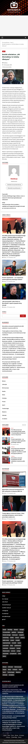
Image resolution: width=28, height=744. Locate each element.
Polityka (4, 398)
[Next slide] (25, 425)
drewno (16, 629)
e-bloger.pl (5, 610)
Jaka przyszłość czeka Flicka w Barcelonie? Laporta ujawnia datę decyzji (12, 303)
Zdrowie (4, 415)
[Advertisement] (14, 25)
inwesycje (14, 635)
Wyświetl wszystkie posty (14, 188)
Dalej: (13, 205)
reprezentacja (6, 643)
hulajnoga (20, 632)
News (3, 394)
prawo (12, 640)
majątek (21, 635)
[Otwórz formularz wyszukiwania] (25, 37)
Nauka (4, 391)
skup (11, 645)
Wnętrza (4, 412)
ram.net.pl (5, 601)
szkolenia (5, 648)
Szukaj (4, 311)
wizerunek (5, 653)
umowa (13, 651)
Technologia (5, 408)
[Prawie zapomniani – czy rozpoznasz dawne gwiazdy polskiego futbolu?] (14, 268)
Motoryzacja (5, 388)
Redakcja (5, 62)
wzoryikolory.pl (6, 616)
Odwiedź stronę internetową (14, 184)
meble (11, 637)
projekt (18, 640)
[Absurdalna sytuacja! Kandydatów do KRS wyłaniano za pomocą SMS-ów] (14, 479)
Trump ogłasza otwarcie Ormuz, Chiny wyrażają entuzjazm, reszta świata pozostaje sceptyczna (14, 332)
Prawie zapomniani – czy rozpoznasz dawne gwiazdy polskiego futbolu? (6, 432)
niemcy (22, 637)
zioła (19, 653)
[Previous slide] (23, 425)
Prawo (4, 401)
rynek (19, 643)
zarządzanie (13, 653)
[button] (2, 37)
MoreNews (12, 742)
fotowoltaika (6, 632)
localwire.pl (5, 613)
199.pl (3, 596)
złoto (4, 656)
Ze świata (4, 418)
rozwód (14, 643)
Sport (4, 51)
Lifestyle (4, 384)
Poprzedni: (13, 196)
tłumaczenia (6, 651)
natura (17, 637)
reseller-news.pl (6, 607)
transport (12, 648)
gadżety (14, 632)
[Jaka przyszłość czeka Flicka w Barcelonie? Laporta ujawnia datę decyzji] (14, 291)
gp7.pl (3, 619)
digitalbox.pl (14, 9)
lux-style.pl (5, 599)
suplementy (18, 645)
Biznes (4, 381)
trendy (18, 648)
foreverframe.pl (6, 604)
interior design (7, 635)
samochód (5, 645)
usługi (18, 651)
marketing (5, 637)
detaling (10, 629)
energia (22, 629)
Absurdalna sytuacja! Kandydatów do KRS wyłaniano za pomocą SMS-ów (6, 450)
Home (5, 735)
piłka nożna (6, 640)
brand (4, 629)
